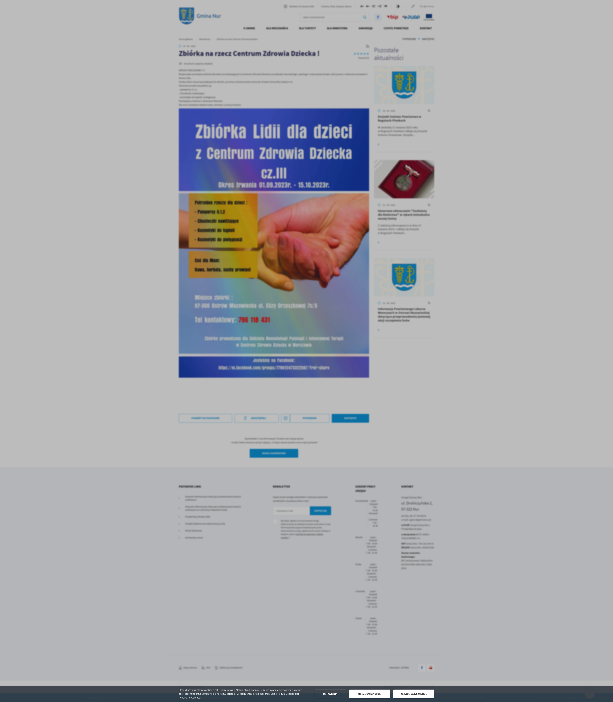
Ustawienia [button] (330, 694)
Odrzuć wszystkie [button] (369, 694)
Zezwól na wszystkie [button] (414, 694)
